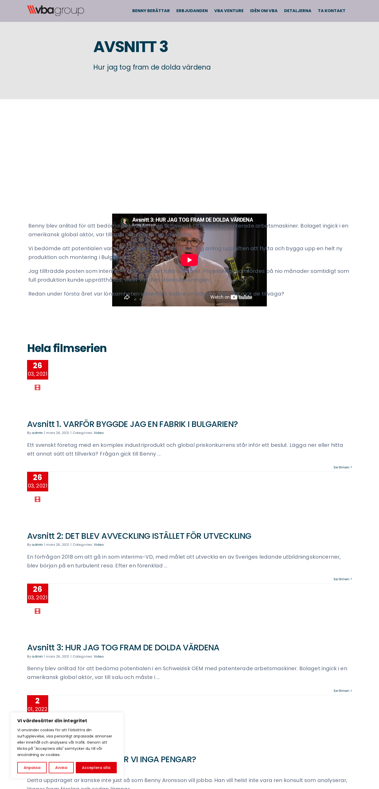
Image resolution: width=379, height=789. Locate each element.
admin (37, 432)
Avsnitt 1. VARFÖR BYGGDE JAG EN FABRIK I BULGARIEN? (132, 424)
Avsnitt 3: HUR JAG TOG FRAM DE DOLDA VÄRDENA (123, 647)
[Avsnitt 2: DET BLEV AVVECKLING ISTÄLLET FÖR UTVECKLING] (94, 495)
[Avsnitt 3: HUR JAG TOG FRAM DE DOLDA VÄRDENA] (94, 607)
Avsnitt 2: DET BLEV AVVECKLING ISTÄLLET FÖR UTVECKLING (139, 536)
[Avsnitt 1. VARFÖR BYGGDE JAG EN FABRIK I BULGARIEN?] (94, 383)
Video (99, 432)
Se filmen (341, 467)
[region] (67, 745)
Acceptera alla (96, 767)
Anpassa (32, 767)
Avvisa (61, 767)
